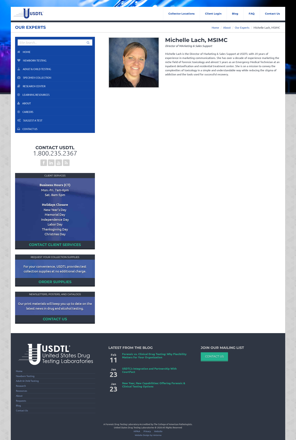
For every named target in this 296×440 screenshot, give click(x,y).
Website (158, 431)
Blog (235, 13)
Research (21, 385)
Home (215, 27)
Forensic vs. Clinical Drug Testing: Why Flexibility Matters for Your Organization (154, 355)
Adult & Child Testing (37, 69)
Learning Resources (36, 94)
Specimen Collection (37, 77)
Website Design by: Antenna (148, 435)
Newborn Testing (34, 60)
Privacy (147, 431)
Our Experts (242, 27)
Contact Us (272, 13)
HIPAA (137, 431)
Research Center (34, 86)
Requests (21, 400)
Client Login (213, 13)
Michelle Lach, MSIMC (267, 27)
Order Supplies (55, 282)
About (227, 27)
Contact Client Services (55, 245)
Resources (21, 390)
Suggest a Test (32, 120)
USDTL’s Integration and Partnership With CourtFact (149, 370)
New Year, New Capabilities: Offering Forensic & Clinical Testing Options (153, 384)
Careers (27, 111)
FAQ (252, 13)
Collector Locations (181, 13)
